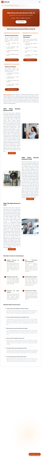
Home (2, 5)
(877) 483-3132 (21, 21)
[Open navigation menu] (39, 2)
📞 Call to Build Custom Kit (30, 59)
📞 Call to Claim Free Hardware (12, 59)
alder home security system (9, 5)
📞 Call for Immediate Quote (12, 89)
